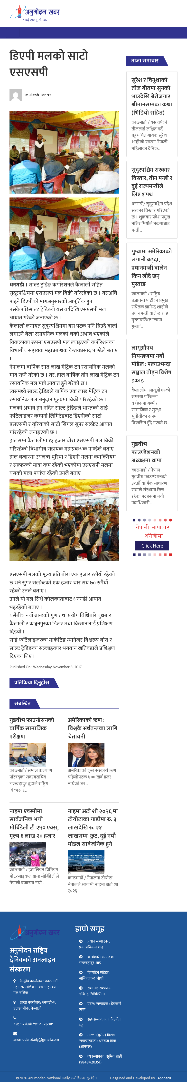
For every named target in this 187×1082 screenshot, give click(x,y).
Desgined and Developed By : (140, 1078)
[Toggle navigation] (12, 33)
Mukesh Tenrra (38, 95)
